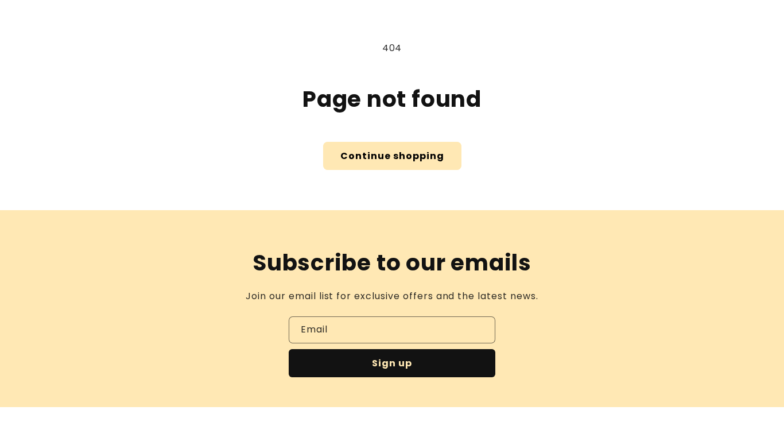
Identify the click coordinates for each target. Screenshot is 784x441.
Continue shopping (392, 156)
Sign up (392, 363)
